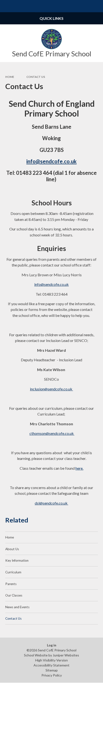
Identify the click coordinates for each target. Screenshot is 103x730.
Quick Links (51, 18)
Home (9, 77)
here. (79, 468)
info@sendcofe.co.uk (51, 161)
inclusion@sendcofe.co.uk (51, 389)
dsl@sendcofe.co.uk (51, 503)
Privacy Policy (51, 675)
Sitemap (52, 670)
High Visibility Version (51, 660)
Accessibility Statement (51, 665)
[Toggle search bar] (97, 6)
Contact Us (35, 77)
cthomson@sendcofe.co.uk (51, 433)
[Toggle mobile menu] (6, 6)
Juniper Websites (66, 655)
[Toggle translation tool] (85, 6)
